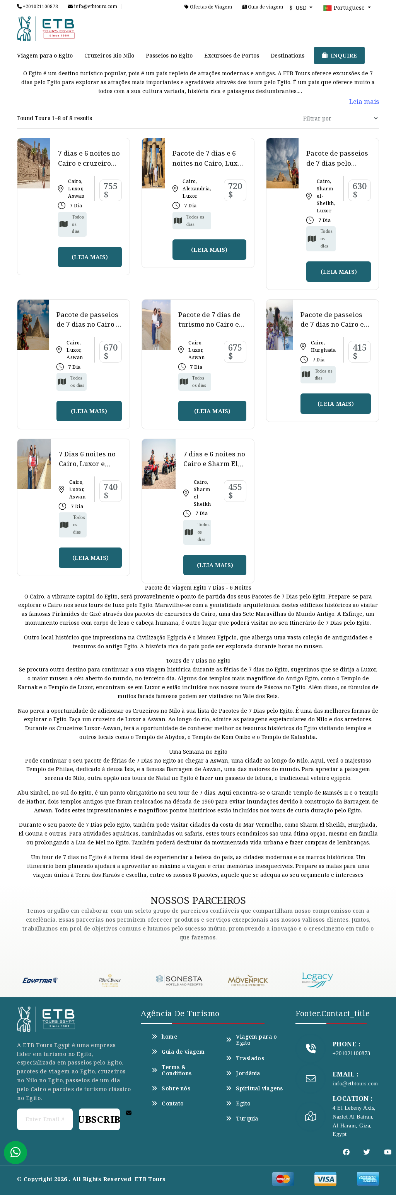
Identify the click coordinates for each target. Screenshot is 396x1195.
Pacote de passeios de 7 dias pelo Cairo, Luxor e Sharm (337, 168)
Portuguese (349, 7)
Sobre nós (176, 1088)
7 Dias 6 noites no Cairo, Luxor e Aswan (87, 463)
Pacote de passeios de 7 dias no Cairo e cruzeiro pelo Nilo (88, 324)
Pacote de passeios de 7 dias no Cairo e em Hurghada (332, 324)
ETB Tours (150, 1179)
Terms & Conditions (176, 1070)
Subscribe (99, 1119)
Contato (173, 1103)
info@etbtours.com (95, 6)
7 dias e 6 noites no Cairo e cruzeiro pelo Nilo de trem (89, 163)
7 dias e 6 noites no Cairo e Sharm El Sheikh (214, 463)
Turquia (247, 1118)
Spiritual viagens (259, 1088)
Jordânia (248, 1073)
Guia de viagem (265, 7)
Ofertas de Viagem (210, 7)
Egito (243, 1103)
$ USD (299, 7)
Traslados (250, 1058)
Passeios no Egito (169, 55)
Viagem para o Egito (45, 55)
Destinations (287, 55)
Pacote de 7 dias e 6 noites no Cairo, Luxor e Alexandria (208, 163)
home (169, 1037)
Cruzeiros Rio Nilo (109, 55)
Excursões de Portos (231, 55)
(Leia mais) (90, 257)
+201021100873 (40, 6)
